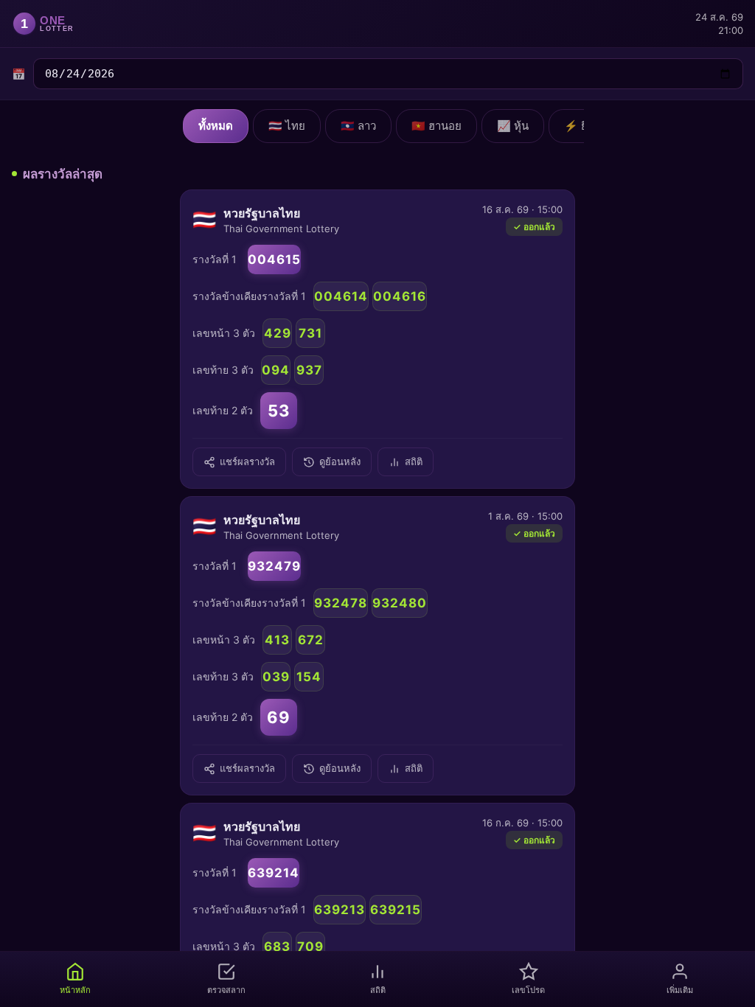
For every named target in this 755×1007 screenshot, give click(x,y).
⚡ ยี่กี (579, 125)
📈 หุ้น (513, 125)
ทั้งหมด (215, 125)
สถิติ (413, 461)
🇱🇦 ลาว (358, 125)
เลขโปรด (528, 990)
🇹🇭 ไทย (286, 125)
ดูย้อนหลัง (340, 461)
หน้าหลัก (75, 990)
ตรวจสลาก (226, 990)
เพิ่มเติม (680, 990)
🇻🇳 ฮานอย (436, 125)
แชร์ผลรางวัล (247, 461)
